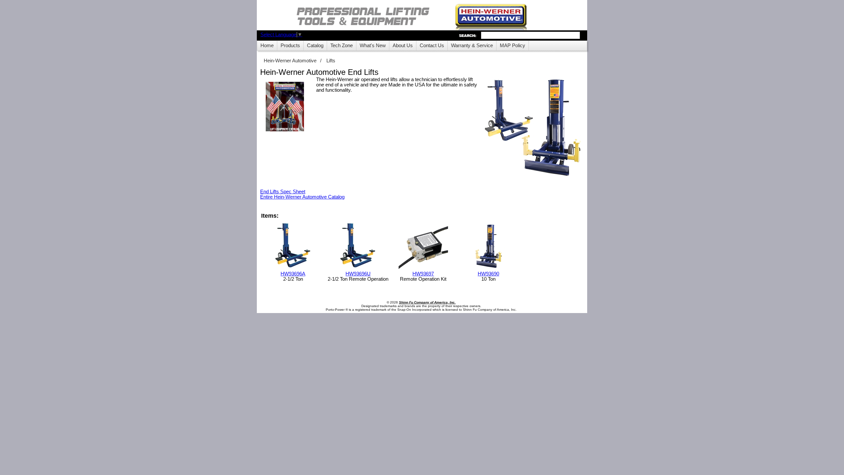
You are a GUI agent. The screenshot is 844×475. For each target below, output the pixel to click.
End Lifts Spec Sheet (282, 191)
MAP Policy (512, 45)
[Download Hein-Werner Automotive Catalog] (285, 107)
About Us (403, 45)
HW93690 (488, 273)
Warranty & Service (472, 45)
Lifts (330, 60)
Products (290, 45)
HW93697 (423, 273)
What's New (373, 45)
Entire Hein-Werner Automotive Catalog (302, 197)
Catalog (315, 45)
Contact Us (432, 45)
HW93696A (293, 273)
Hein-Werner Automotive (290, 60)
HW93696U (358, 273)
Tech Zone (341, 45)
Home (267, 45)
